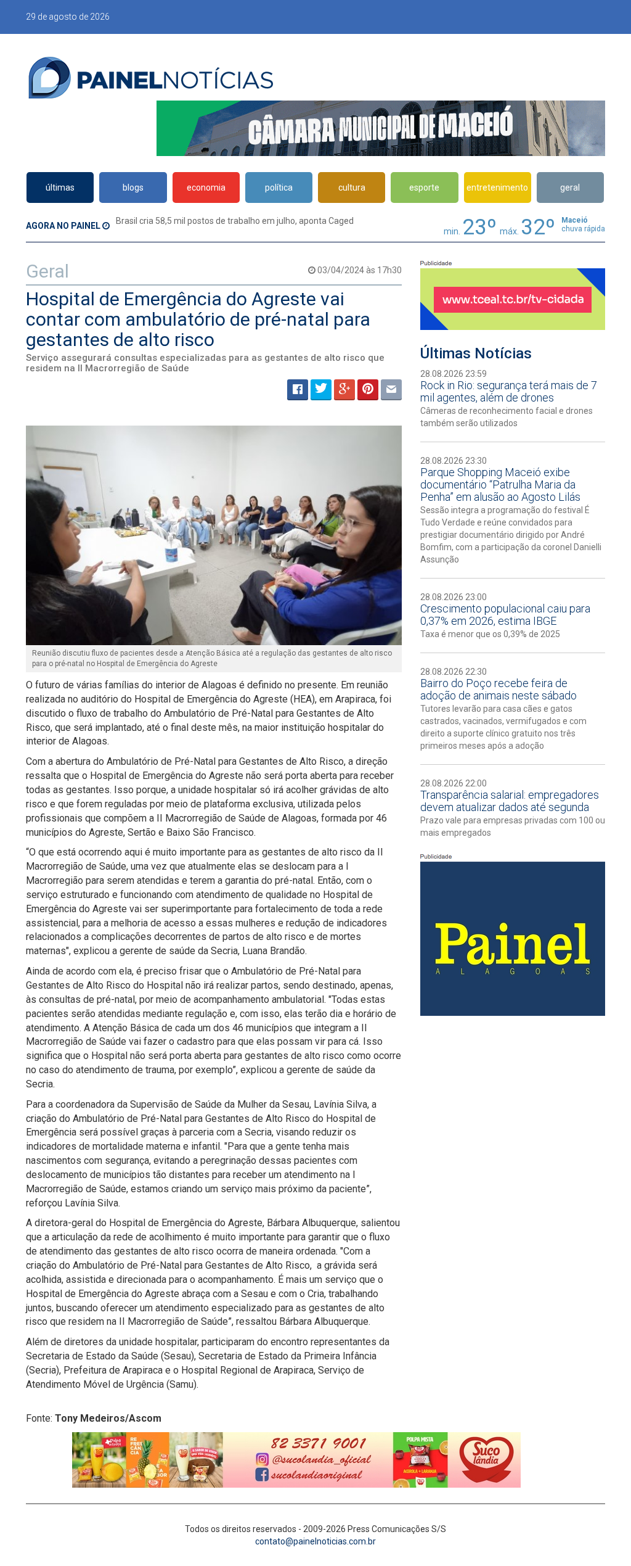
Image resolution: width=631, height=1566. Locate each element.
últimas (60, 187)
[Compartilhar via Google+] (344, 389)
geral (570, 187)
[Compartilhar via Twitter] (321, 389)
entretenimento (497, 187)
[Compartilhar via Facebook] (297, 389)
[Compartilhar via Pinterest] (367, 389)
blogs (133, 187)
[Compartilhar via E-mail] (391, 389)
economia (206, 187)
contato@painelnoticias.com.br (315, 1541)
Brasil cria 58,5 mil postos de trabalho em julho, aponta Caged (235, 221)
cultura (351, 187)
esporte (424, 187)
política (279, 187)
